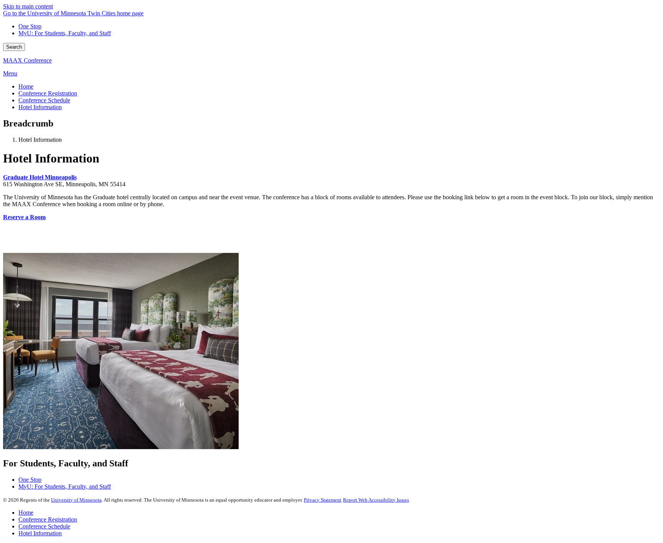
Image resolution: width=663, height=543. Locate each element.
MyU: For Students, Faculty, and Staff (64, 33)
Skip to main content (28, 6)
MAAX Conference (27, 60)
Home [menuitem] (25, 86)
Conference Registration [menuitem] (47, 93)
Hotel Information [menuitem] (40, 107)
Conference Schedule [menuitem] (44, 100)
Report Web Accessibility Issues (376, 500)
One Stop (29, 26)
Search (14, 47)
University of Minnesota (76, 500)
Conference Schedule (44, 526)
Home (25, 512)
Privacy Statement (322, 500)
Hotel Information (40, 533)
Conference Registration (47, 519)
